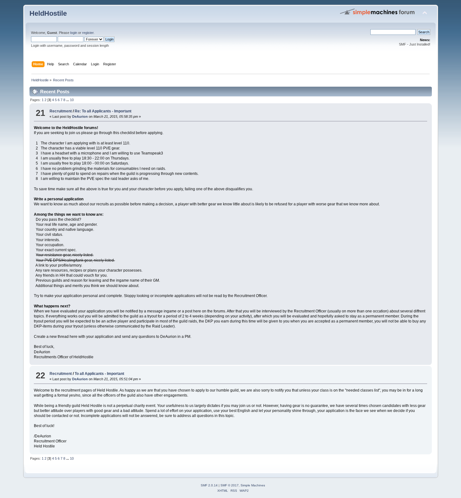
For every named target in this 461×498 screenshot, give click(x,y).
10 (72, 100)
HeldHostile (48, 13)
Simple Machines (253, 485)
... (68, 100)
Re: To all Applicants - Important (103, 111)
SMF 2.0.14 (209, 485)
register (87, 33)
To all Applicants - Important (99, 373)
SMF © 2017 (229, 485)
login (73, 33)
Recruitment (61, 111)
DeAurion (80, 116)
